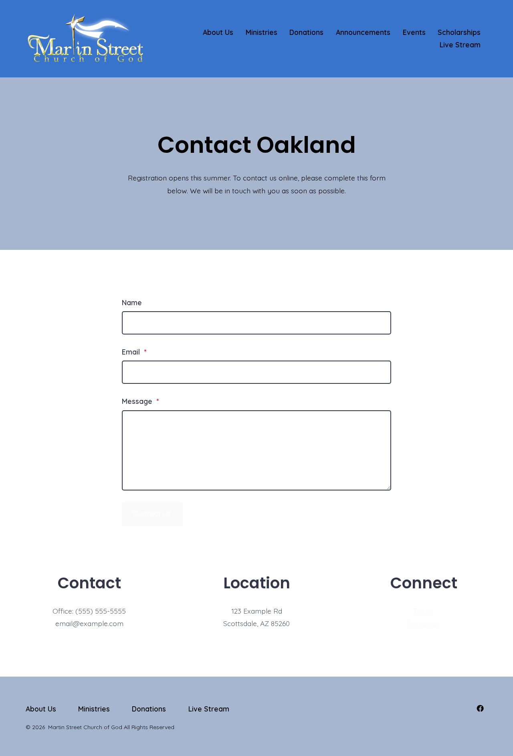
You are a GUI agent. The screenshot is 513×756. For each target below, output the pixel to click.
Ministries (261, 32)
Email (134, 351)
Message (140, 401)
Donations (306, 32)
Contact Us (152, 513)
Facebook (423, 623)
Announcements (363, 32)
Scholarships (459, 32)
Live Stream (460, 44)
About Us (218, 32)
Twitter (423, 610)
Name (132, 302)
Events (414, 32)
